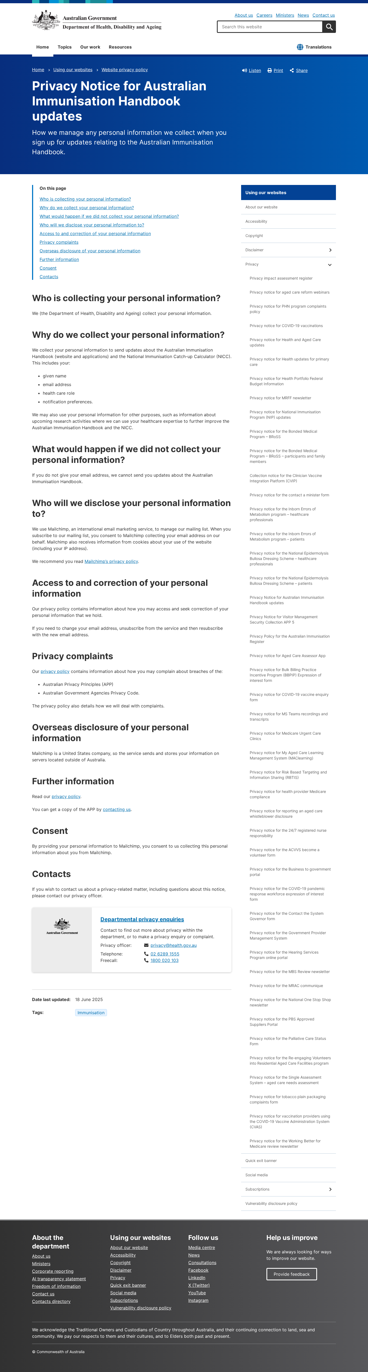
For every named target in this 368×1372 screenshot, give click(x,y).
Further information (59, 259)
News (303, 15)
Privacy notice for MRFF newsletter (280, 398)
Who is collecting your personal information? (85, 199)
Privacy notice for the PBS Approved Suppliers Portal (282, 1022)
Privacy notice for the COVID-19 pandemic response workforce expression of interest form (287, 894)
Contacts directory (51, 1301)
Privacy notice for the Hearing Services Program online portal (284, 955)
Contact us (324, 15)
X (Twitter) (199, 1285)
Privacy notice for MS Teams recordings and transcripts (289, 716)
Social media (256, 1174)
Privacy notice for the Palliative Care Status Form (288, 1041)
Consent (48, 268)
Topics (65, 47)
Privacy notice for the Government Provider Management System (288, 935)
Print (278, 70)
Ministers (285, 15)
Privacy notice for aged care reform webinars (289, 292)
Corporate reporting (53, 1271)
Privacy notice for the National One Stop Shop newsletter (290, 1002)
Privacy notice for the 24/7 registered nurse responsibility (288, 833)
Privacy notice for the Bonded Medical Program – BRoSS (283, 434)
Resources (120, 47)
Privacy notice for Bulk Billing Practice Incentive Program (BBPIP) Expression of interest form (285, 675)
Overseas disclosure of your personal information (90, 250)
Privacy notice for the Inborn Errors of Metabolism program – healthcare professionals (283, 514)
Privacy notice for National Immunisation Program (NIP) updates (285, 414)
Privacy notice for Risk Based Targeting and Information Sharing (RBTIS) (288, 775)
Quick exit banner (261, 1160)
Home (42, 47)
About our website (261, 207)
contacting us (117, 809)
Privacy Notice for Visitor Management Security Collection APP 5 (284, 619)
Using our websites (72, 69)
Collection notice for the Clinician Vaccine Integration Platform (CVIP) (286, 478)
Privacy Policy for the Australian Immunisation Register (290, 639)
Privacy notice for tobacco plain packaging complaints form (288, 1099)
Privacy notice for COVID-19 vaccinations (286, 325)
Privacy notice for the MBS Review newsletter (290, 971)
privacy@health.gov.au (174, 945)
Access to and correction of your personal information (95, 233)
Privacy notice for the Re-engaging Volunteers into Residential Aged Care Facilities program (290, 1060)
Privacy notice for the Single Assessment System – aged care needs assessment (285, 1080)
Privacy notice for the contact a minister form (289, 495)
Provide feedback (292, 1274)
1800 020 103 (165, 960)
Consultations (202, 1262)
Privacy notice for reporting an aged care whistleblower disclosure (286, 814)
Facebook (198, 1270)
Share (302, 70)
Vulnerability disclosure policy (271, 1203)
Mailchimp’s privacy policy (111, 561)
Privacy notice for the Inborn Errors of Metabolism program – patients (283, 536)
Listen (255, 70)
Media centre (201, 1247)
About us (244, 15)
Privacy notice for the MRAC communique (286, 985)
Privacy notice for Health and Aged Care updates (285, 342)
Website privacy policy (125, 69)
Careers (264, 15)
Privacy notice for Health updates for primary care (289, 362)
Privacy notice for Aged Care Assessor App (288, 655)
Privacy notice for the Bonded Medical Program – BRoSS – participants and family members (287, 456)
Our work (90, 47)
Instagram (198, 1300)
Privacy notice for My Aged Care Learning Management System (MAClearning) (287, 755)
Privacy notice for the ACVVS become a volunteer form (285, 852)
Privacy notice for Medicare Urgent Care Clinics (285, 736)
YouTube (197, 1292)
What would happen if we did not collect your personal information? (109, 216)
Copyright (254, 235)
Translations (318, 47)
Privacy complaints (59, 242)
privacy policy (55, 671)
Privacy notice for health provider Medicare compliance (288, 794)
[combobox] (270, 26)
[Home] (96, 20)
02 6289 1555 (165, 954)
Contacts (49, 276)
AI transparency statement (59, 1278)
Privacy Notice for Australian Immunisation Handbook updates (287, 600)
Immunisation (91, 1012)
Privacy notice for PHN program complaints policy (288, 309)
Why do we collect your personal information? (87, 207)
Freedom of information (56, 1286)
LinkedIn (196, 1277)
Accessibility (256, 221)
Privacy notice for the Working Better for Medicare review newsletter (285, 1144)
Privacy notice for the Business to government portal (290, 872)
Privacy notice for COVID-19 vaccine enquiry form (289, 697)
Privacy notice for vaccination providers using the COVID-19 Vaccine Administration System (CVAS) (290, 1121)
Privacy (252, 264)
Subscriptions (257, 1189)
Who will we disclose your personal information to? (92, 225)
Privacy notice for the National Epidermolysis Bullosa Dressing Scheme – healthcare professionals (289, 558)
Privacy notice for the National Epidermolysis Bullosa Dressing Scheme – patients (289, 581)
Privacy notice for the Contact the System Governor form (287, 916)
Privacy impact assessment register (281, 278)
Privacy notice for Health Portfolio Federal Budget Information (286, 381)
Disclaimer (254, 249)
